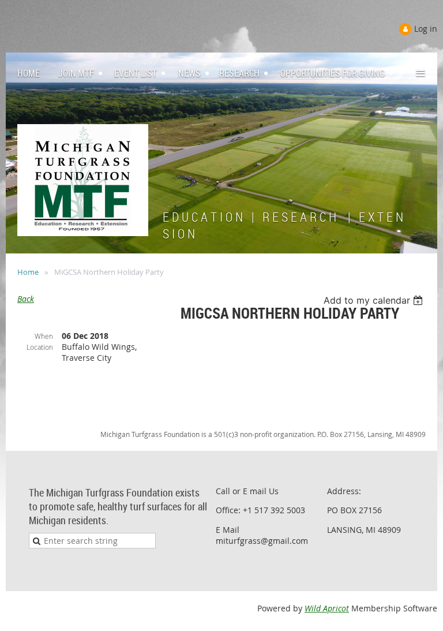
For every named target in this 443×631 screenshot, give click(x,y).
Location (40, 347)
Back (25, 298)
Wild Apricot (327, 608)
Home (28, 272)
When (44, 336)
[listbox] (375, 300)
